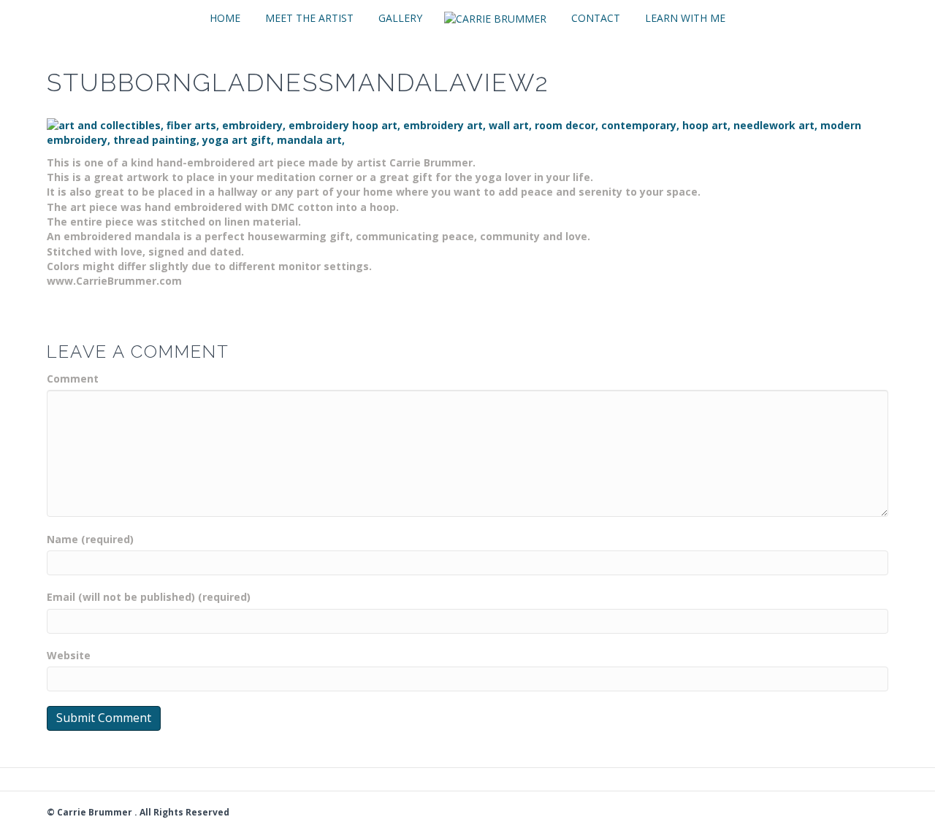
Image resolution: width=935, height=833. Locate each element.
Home (225, 18)
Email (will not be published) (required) (149, 597)
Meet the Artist (309, 18)
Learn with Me (685, 18)
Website (69, 655)
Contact (595, 18)
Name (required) (90, 539)
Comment (73, 378)
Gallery (400, 18)
